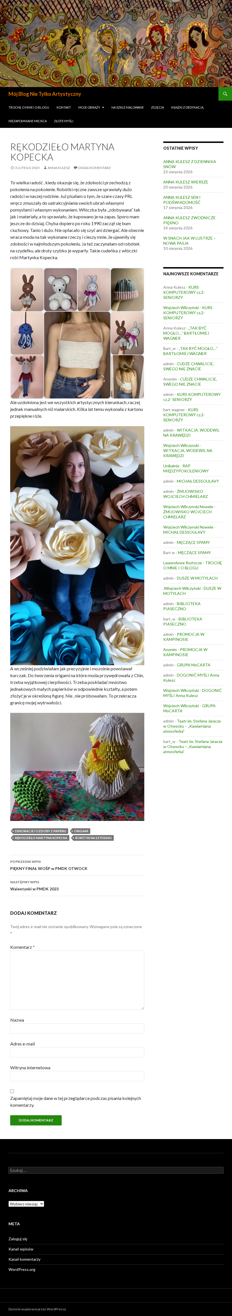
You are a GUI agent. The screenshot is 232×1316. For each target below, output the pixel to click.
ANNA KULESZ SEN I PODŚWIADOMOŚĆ (182, 200)
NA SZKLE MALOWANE (127, 107)
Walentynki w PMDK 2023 (34, 885)
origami (81, 831)
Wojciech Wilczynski (181, 445)
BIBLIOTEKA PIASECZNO (182, 606)
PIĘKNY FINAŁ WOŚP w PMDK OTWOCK (48, 865)
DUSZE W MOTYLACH (197, 578)
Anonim (170, 649)
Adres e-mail (22, 1043)
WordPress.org (21, 1269)
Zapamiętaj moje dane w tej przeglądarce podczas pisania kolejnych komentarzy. (75, 1101)
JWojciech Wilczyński (182, 588)
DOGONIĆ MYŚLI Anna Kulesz (192, 693)
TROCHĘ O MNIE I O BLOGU (28, 107)
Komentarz (22, 947)
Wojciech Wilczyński (181, 307)
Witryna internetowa (30, 1067)
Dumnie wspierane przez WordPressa (37, 1309)
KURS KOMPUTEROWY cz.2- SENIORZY (184, 292)
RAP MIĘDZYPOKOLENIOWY (186, 468)
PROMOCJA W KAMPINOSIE (183, 637)
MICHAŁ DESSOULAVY (198, 481)
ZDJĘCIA (157, 107)
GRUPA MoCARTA (193, 664)
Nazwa (17, 1020)
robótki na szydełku (93, 838)
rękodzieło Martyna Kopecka (41, 838)
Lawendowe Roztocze (182, 562)
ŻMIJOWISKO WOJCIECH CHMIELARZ (185, 494)
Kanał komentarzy (24, 1259)
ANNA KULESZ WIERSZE (185, 181)
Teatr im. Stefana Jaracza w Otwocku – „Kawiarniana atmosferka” (192, 726)
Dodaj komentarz (94, 168)
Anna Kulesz (59, 168)
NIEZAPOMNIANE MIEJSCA (27, 121)
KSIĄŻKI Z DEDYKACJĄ (187, 107)
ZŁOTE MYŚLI (63, 121)
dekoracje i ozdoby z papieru (40, 831)
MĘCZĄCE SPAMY (193, 542)
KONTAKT (64, 107)
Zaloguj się (17, 1238)
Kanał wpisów (20, 1249)
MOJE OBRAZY (89, 107)
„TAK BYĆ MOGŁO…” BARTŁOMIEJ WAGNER (186, 333)
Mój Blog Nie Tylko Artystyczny (44, 94)
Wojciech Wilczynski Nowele (188, 506)
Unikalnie (171, 465)
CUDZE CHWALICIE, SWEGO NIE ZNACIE (188, 366)
